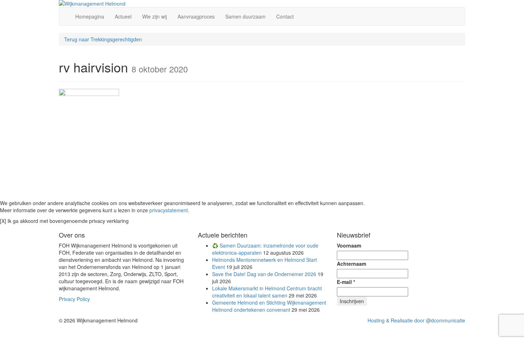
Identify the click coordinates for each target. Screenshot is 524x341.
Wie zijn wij (154, 16)
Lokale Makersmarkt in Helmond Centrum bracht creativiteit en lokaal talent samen (267, 292)
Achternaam (351, 263)
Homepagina (89, 16)
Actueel (123, 16)
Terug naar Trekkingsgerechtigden (103, 39)
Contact (285, 16)
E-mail (346, 281)
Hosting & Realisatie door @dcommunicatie (416, 320)
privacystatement (168, 210)
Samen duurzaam (245, 16)
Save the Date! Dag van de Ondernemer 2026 (264, 274)
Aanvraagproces (196, 16)
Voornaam (349, 245)
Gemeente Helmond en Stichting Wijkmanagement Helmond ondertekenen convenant (269, 306)
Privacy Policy (74, 298)
